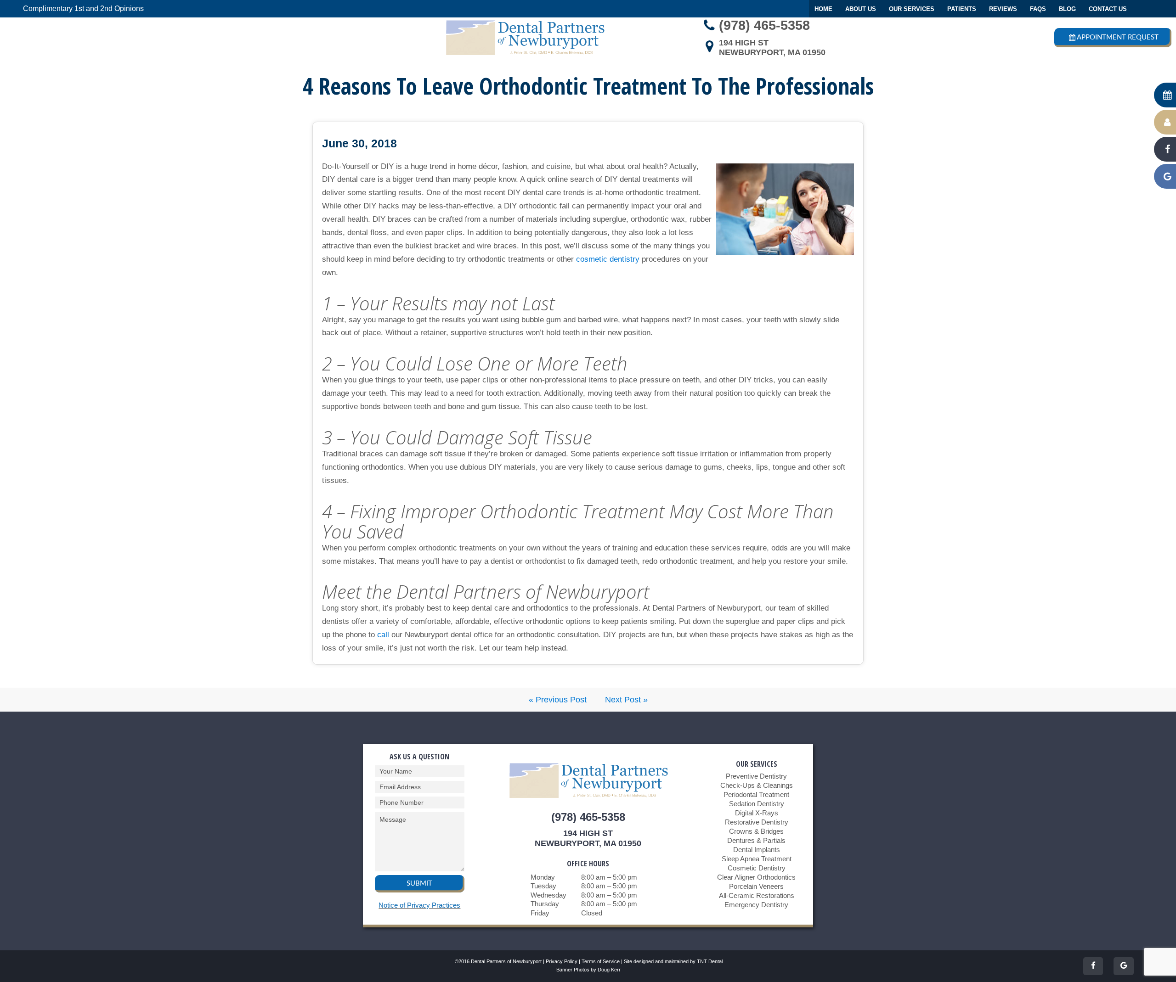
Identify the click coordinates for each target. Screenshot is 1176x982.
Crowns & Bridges (756, 831)
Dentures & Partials (756, 840)
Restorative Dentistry (756, 822)
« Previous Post (558, 699)
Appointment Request (1118, 37)
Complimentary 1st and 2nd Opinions (83, 8)
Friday (540, 913)
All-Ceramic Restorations (756, 895)
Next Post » (626, 699)
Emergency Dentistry (756, 905)
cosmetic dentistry (607, 259)
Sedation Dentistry (756, 804)
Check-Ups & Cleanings (756, 785)
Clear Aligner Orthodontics (756, 877)
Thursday (545, 904)
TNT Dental (710, 961)
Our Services (911, 9)
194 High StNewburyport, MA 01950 (772, 47)
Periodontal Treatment (756, 794)
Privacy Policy (561, 961)
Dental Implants (756, 849)
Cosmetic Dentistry (757, 868)
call (383, 634)
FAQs (1038, 9)
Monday (543, 877)
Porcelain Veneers (756, 886)
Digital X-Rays (756, 813)
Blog (1067, 9)
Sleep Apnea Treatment (757, 859)
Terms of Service (601, 961)
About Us (860, 9)
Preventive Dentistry (756, 776)
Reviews (1003, 9)
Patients (961, 9)
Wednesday (548, 895)
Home (823, 9)
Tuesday (543, 886)
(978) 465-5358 (764, 25)
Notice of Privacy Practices (419, 905)
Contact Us (1108, 9)
